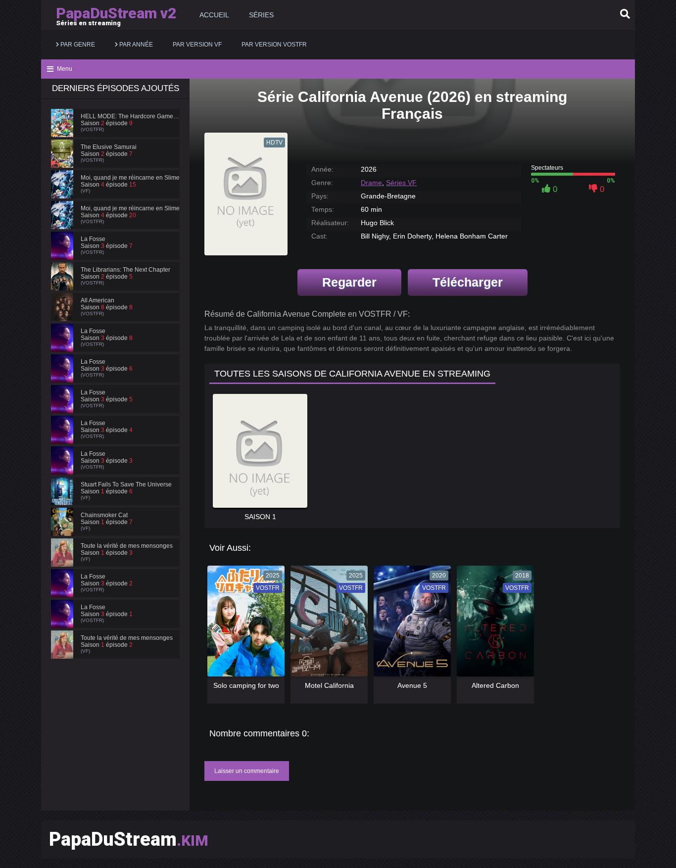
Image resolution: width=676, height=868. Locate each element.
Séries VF (401, 183)
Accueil (214, 15)
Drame (371, 183)
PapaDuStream (128, 839)
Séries (261, 15)
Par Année (135, 44)
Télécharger (468, 282)
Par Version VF (197, 44)
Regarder (349, 282)
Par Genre (77, 44)
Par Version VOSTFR (274, 44)
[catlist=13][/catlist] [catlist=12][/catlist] (243, 624)
